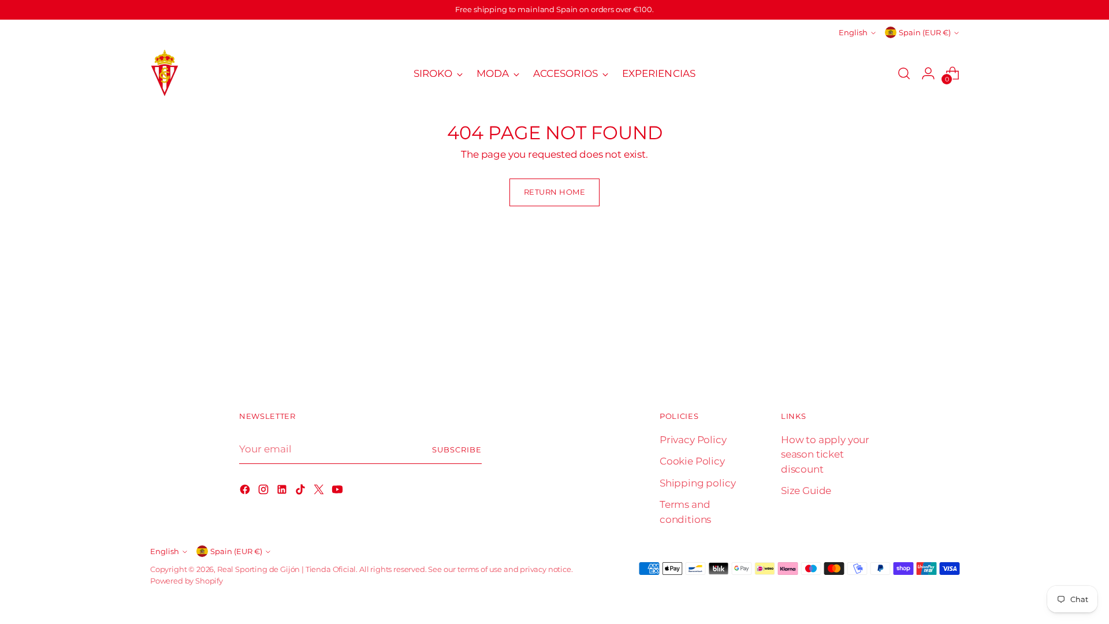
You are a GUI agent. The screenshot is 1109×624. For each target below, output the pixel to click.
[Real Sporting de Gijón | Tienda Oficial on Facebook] (246, 492)
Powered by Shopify (186, 580)
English (853, 32)
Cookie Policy (692, 461)
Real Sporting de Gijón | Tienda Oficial (286, 569)
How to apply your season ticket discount (825, 454)
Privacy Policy (693, 439)
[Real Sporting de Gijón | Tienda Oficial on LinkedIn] (283, 492)
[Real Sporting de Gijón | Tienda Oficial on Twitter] (320, 492)
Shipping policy (697, 483)
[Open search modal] (904, 73)
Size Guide (806, 490)
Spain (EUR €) (925, 32)
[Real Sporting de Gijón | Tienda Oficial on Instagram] (264, 492)
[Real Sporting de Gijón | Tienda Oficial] (164, 74)
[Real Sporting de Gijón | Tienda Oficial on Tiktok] (301, 492)
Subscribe (457, 449)
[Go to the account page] (928, 73)
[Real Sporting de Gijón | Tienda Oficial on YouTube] (338, 492)
